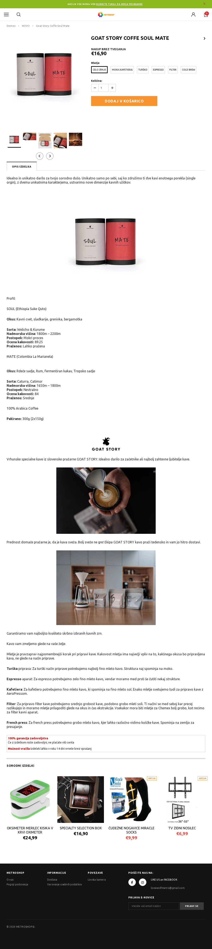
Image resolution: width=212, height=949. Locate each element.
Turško (142, 69)
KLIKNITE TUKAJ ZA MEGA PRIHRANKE (119, 4)
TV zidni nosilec (182, 828)
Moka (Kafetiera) (122, 69)
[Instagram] (142, 882)
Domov (11, 25)
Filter (172, 69)
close (204, 4)
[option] (45, 73)
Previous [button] (39, 156)
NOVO (26, 25)
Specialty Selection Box (81, 828)
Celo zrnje (99, 69)
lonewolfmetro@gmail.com (168, 888)
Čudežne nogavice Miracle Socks (131, 830)
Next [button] (49, 156)
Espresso (158, 69)
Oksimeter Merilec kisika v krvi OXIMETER (30, 830)
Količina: (96, 80)
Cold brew (188, 69)
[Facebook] (132, 882)
